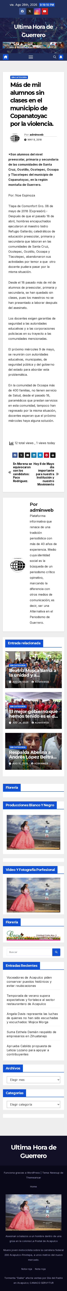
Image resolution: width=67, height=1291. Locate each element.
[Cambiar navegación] (31, 57)
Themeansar (33, 1177)
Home (33, 1186)
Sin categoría (19, 77)
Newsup (55, 1172)
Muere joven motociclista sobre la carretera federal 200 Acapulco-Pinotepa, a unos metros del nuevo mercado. (33, 1254)
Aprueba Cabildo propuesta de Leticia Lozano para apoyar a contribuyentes (29, 1050)
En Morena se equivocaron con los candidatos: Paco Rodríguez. (22, 472)
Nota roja (26, 1268)
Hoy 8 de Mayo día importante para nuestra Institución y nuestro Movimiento (44, 474)
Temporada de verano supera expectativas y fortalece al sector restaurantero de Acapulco (31, 1000)
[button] (54, 57)
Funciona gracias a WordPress (22, 1172)
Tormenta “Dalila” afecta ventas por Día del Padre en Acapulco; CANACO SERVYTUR (33, 1280)
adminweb (36, 134)
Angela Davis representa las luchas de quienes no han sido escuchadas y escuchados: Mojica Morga (32, 1018)
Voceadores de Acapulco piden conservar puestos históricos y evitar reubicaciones (29, 982)
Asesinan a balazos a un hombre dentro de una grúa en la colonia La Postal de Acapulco (33, 1238)
